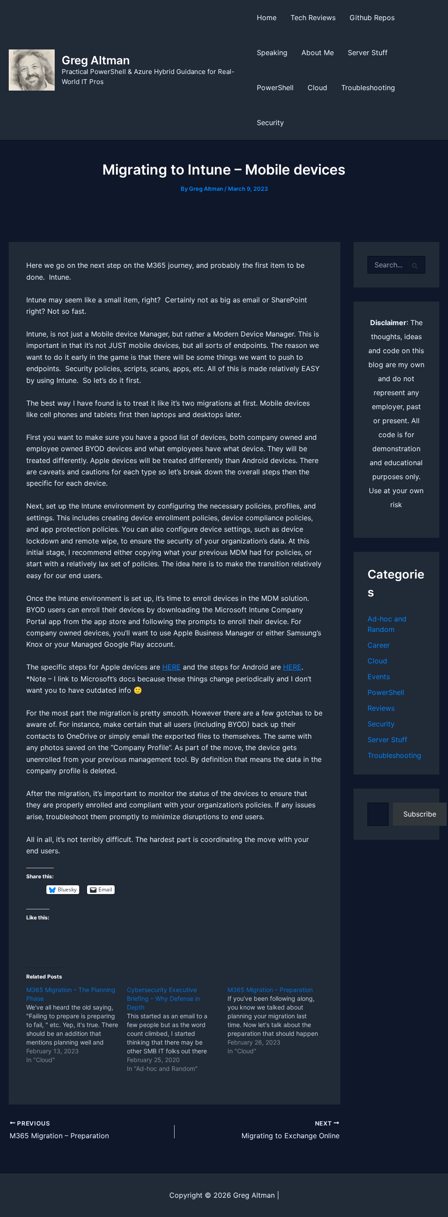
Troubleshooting (368, 87)
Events (379, 676)
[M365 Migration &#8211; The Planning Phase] (76, 1025)
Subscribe (419, 814)
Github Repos (372, 17)
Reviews (381, 708)
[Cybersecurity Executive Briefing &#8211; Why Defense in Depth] (177, 1029)
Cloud (317, 87)
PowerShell (275, 87)
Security (270, 122)
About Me (317, 52)
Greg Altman (96, 60)
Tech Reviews (313, 17)
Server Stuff (368, 52)
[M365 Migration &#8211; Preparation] (278, 1021)
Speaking (272, 52)
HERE (171, 667)
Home (266, 17)
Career (379, 645)
